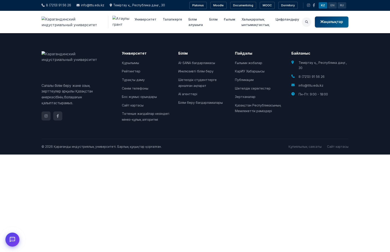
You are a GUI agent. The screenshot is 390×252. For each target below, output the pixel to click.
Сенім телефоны (135, 88)
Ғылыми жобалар (248, 63)
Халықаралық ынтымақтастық (255, 21)
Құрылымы (130, 63)
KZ (323, 5)
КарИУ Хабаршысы (250, 71)
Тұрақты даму (133, 80)
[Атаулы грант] (120, 22)
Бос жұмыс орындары (139, 97)
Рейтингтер (131, 71)
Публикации (244, 80)
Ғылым (229, 19)
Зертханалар (245, 97)
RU (342, 5)
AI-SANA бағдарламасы (196, 63)
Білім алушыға (195, 21)
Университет (145, 19)
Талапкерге (172, 19)
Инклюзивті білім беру (196, 71)
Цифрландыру (287, 19)
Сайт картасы (133, 105)
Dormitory (288, 5)
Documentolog (243, 5)
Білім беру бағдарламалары (200, 102)
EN (332, 5)
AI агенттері (187, 94)
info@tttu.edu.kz (92, 5)
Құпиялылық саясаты (305, 146)
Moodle (218, 5)
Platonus (198, 5)
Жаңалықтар (331, 22)
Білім (213, 19)
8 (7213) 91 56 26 (58, 5)
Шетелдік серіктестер (253, 88)
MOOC (267, 5)
